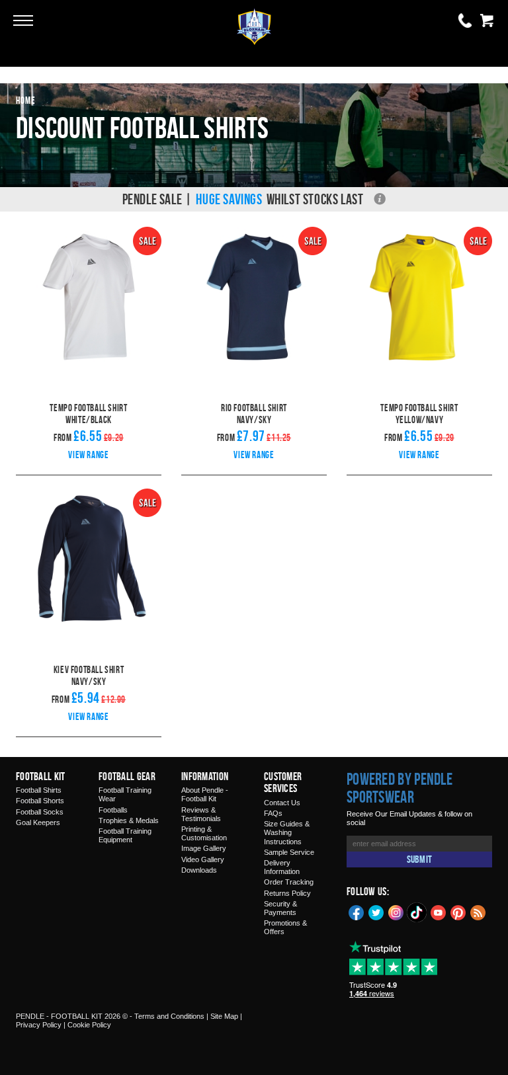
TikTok (417, 912)
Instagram (396, 912)
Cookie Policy (89, 1025)
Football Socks (40, 812)
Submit (419, 859)
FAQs (273, 813)
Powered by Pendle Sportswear (399, 788)
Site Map (224, 1016)
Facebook (356, 912)
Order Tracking (289, 882)
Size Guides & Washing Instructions (287, 832)
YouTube (438, 912)
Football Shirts (39, 790)
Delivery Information (282, 867)
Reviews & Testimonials (201, 814)
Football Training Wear (125, 794)
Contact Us (282, 803)
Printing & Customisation (204, 833)
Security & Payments (280, 908)
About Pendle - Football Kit (204, 794)
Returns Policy (287, 893)
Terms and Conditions (169, 1016)
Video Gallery (202, 859)
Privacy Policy (39, 1025)
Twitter (376, 912)
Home (26, 100)
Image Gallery (203, 848)
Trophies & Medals (129, 820)
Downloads (199, 870)
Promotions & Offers (285, 927)
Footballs (113, 810)
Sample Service (289, 852)
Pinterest (458, 912)
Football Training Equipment (125, 835)
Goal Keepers (38, 822)
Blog (478, 912)
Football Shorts (40, 801)
